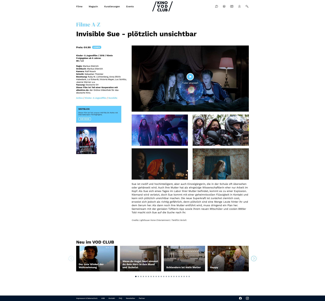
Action (79, 98)
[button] (135, 276)
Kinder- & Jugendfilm (95, 98)
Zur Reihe (85, 119)
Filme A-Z (88, 24)
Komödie (112, 98)
